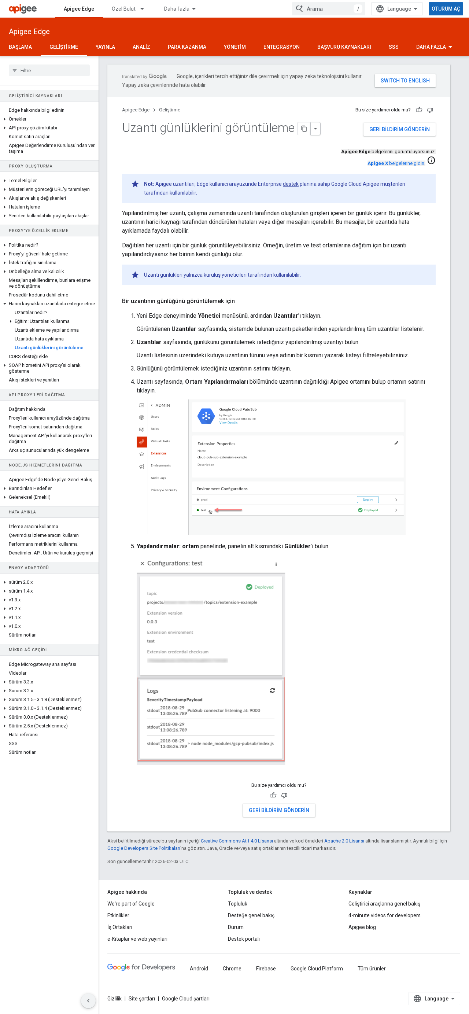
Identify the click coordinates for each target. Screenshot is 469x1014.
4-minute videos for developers (384, 915)
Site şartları (142, 999)
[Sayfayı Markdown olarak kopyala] (304, 128)
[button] (49, 119)
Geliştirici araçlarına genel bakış (384, 904)
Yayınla (105, 47)
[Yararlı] (419, 109)
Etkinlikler (118, 915)
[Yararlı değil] (430, 109)
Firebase (266, 968)
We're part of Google (131, 904)
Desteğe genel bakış (251, 915)
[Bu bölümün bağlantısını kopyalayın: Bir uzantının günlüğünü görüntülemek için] (242, 301)
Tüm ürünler (372, 968)
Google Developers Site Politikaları (143, 848)
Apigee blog (362, 927)
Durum (236, 927)
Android (199, 968)
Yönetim (235, 47)
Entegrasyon (281, 47)
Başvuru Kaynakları (344, 47)
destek (291, 184)
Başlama (20, 47)
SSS (394, 47)
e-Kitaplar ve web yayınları (137, 939)
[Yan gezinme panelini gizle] (88, 1000)
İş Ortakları (119, 927)
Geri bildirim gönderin (399, 129)
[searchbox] (49, 70)
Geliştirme (63, 47)
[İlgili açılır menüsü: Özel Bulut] (145, 9)
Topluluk (237, 904)
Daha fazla (176, 9)
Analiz (141, 47)
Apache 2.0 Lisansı (344, 841)
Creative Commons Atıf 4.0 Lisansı (237, 841)
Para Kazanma (187, 47)
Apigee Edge (79, 9)
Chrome (232, 968)
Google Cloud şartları (186, 999)
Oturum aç (446, 9)
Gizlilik (114, 999)
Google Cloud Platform (317, 968)
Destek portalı (244, 939)
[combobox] (328, 8)
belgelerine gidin (396, 163)
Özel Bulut (124, 9)
